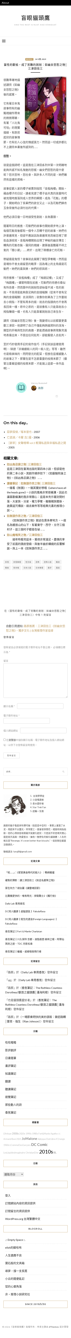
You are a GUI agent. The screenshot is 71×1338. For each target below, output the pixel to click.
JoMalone (29, 1138)
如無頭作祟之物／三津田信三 (25, 515)
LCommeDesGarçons (20, 1145)
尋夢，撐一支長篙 (16, 1270)
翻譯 (8, 1081)
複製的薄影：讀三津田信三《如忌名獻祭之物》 (30, 880)
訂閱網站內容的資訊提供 (20, 1203)
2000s (15, 1133)
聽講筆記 (10, 1089)
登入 (8, 1195)
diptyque (42, 1139)
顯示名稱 (9, 706)
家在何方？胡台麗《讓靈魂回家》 (23, 887)
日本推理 (39, 568)
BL (55, 1152)
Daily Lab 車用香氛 (15, 903)
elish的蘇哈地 (13, 1247)
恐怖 (37, 562)
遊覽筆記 (10, 1096)
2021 (18, 1139)
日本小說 (27, 568)
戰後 (7, 568)
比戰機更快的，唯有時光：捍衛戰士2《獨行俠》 (31, 895)
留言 (5, 660)
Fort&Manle (44, 1133)
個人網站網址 (10, 730)
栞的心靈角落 (13, 1286)
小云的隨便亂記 (14, 1278)
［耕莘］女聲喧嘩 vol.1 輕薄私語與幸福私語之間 (36, 442)
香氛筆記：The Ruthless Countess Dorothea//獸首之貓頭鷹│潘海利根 (34, 1004)
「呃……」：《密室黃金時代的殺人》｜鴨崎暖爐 (29, 872)
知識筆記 (10, 1073)
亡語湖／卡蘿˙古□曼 (19, 437)
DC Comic (39, 1144)
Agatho (54, 1133)
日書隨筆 (10, 1058)
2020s (22, 1133)
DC (59, 1134)
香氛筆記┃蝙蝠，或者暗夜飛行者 (23, 951)
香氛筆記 (10, 1112)
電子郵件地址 (11, 715)
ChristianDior (32, 1152)
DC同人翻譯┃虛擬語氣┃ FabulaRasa (25, 911)
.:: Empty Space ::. (15, 1239)
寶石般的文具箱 (14, 1263)
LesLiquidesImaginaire (14, 1152)
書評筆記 (29, 59)
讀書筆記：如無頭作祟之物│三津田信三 (31, 483)
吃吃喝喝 (10, 1042)
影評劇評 (10, 1050)
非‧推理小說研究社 (17, 1294)
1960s (6, 1145)
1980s (35, 1133)
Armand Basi (9, 1139)
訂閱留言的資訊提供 (17, 1211)
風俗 (58, 568)
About (5, 2)
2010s (46, 1151)
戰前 (58, 562)
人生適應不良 (13, 1255)
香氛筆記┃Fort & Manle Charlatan (23, 931)
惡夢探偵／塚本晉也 (19, 431)
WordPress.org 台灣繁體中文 (22, 1218)
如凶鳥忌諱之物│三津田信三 (24, 464)
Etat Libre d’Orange (55, 1139)
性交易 (28, 562)
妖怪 (7, 562)
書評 (50, 568)
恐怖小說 (48, 562)
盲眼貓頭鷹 (35, 17)
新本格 (16, 568)
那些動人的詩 (13, 1104)
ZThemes (54, 1327)
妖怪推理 (17, 562)
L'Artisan (7, 1133)
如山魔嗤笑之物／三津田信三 (25, 534)
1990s (29, 1133)
